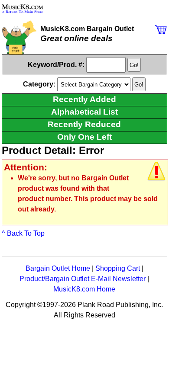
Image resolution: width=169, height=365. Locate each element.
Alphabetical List (84, 111)
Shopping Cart (117, 268)
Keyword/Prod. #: (56, 64)
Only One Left (84, 136)
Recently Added (84, 99)
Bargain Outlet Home (58, 268)
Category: (40, 84)
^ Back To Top (23, 233)
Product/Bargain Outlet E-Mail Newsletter (83, 278)
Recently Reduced (84, 124)
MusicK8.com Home (84, 289)
